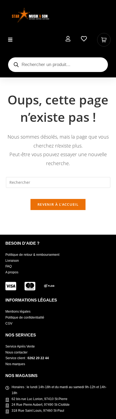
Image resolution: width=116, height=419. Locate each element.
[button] (10, 39)
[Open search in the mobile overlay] (58, 65)
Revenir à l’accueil (58, 204)
